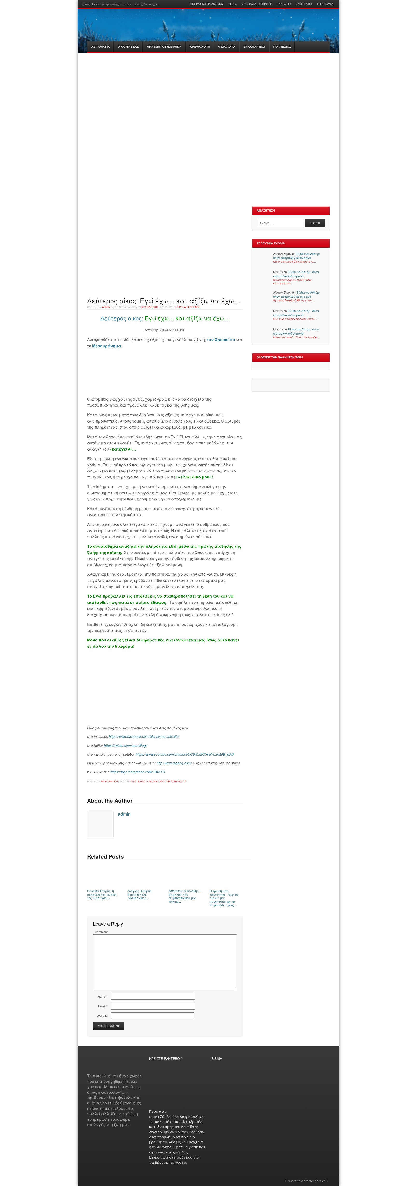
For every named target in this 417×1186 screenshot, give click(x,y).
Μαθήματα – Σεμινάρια (257, 4)
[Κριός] (123, 87)
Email (103, 1006)
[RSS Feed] (101, 1064)
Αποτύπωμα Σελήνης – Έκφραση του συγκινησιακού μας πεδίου (185, 896)
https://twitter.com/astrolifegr (125, 745)
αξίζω (141, 781)
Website (102, 1016)
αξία (133, 781)
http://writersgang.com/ (174, 763)
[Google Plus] (95, 1064)
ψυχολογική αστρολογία (169, 781)
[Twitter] (107, 1064)
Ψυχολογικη (149, 307)
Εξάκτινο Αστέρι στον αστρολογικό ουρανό (296, 255)
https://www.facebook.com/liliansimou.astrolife (144, 736)
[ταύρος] (196, 87)
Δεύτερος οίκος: (121, 318)
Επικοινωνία (325, 4)
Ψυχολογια (226, 46)
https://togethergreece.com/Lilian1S (137, 771)
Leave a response (187, 307)
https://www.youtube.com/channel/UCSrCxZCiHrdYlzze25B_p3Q (185, 754)
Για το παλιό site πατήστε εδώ (306, 1180)
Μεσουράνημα (106, 346)
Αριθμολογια (200, 46)
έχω (149, 781)
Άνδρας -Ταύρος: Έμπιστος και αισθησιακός (140, 894)
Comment (101, 932)
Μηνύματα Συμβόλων (164, 46)
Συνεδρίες (284, 4)
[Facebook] (89, 1064)
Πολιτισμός (282, 46)
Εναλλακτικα (254, 46)
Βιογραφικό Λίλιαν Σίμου (206, 4)
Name (103, 996)
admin (106, 307)
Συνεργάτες (304, 4)
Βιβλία (233, 4)
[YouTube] (114, 1064)
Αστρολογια (100, 46)
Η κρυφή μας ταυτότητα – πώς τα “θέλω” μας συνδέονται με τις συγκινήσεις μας (224, 898)
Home (94, 4)
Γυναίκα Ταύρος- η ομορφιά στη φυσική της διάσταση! (102, 894)
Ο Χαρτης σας (128, 46)
